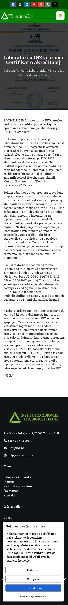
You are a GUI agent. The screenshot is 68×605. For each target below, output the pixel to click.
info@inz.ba (16, 448)
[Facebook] (13, 4)
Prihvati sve (33, 588)
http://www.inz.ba (20, 455)
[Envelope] (41, 4)
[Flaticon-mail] (55, 4)
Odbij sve (33, 579)
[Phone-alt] (48, 4)
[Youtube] (34, 4)
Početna (9, 70)
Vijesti (22, 70)
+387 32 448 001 (18, 440)
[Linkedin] (27, 4)
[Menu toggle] (60, 15)
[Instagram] (20, 4)
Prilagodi (33, 570)
